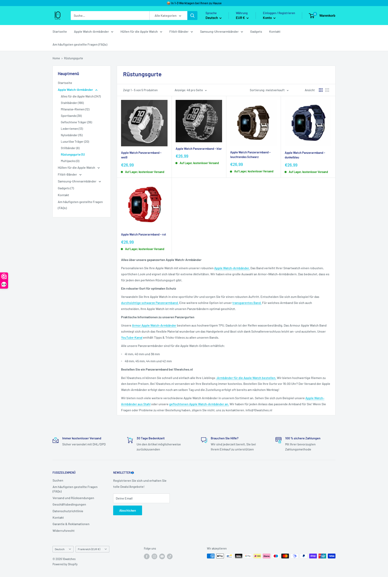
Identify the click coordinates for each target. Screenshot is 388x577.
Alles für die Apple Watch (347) (81, 96)
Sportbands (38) (71, 115)
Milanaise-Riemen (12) (75, 109)
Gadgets (256, 31)
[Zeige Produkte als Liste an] (327, 90)
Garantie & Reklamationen (71, 524)
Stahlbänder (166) (72, 103)
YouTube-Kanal (131, 337)
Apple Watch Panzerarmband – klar (199, 148)
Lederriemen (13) (72, 128)
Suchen (58, 480)
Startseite (60, 31)
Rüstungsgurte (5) (73, 154)
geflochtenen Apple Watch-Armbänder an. (199, 404)
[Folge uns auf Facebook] (147, 556)
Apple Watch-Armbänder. (232, 268)
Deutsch (59, 549)
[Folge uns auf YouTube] (162, 556)
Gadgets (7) (66, 188)
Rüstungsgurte (73, 58)
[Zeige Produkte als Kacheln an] (321, 90)
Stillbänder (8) (70, 148)
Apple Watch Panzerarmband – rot (143, 234)
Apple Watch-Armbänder (91, 31)
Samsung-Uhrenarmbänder (219, 31)
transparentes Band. (246, 303)
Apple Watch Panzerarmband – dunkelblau (305, 155)
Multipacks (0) (70, 161)
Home (56, 58)
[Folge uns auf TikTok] (170, 556)
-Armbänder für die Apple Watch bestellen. (246, 378)
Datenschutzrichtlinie (68, 511)
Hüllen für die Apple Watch (139, 31)
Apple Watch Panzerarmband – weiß (141, 155)
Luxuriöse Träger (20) (75, 141)
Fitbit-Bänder (179, 31)
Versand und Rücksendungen (73, 498)
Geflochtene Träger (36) (76, 122)
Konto (267, 18)
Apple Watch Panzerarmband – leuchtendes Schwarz (250, 154)
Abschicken (127, 510)
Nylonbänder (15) (71, 135)
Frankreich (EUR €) (89, 549)
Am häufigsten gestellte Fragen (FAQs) (80, 44)
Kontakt (274, 31)
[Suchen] (192, 15)
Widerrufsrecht (64, 530)
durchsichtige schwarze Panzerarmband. (150, 303)
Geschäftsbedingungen (69, 504)
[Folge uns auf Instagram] (154, 556)
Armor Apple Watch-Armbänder (154, 325)
